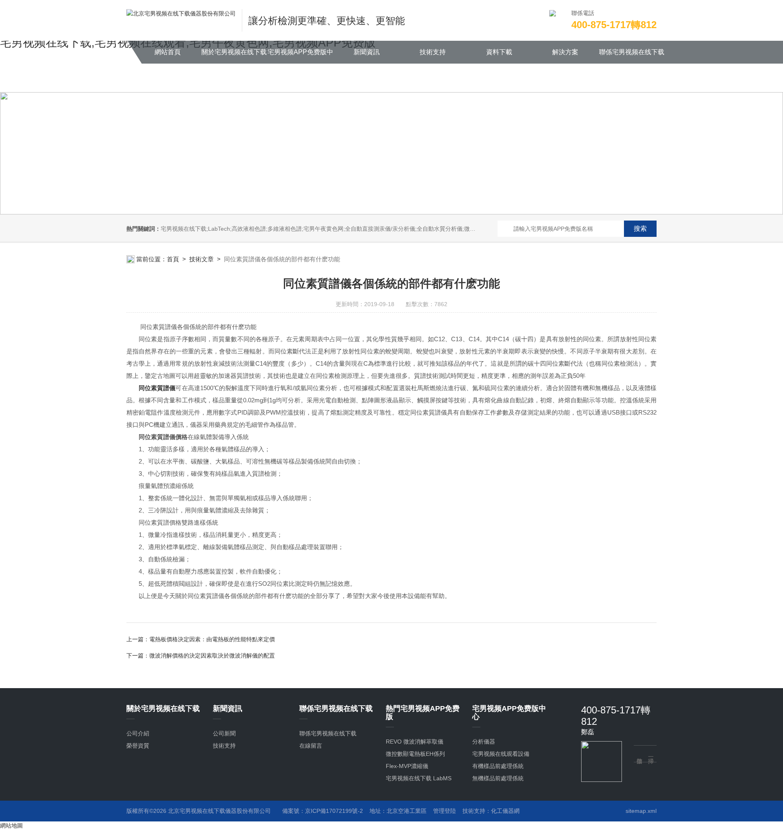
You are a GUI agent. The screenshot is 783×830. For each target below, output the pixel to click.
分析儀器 (483, 741)
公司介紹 (137, 733)
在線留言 (310, 745)
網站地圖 (11, 825)
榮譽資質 (137, 745)
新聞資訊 (367, 52)
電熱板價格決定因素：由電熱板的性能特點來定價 (212, 639)
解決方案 (565, 52)
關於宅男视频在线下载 (234, 52)
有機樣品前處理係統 (498, 766)
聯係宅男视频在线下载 (631, 52)
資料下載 (499, 52)
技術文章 (201, 259)
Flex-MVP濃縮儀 (407, 766)
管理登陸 (444, 811)
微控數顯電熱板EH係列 (415, 754)
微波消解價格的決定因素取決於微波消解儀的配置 (212, 655)
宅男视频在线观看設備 (500, 754)
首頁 (173, 259)
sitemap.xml (641, 811)
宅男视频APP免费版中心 (300, 56)
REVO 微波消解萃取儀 (414, 741)
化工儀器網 (505, 811)
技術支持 (433, 52)
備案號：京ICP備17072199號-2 (322, 811)
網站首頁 (168, 52)
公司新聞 (224, 733)
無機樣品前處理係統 (498, 778)
